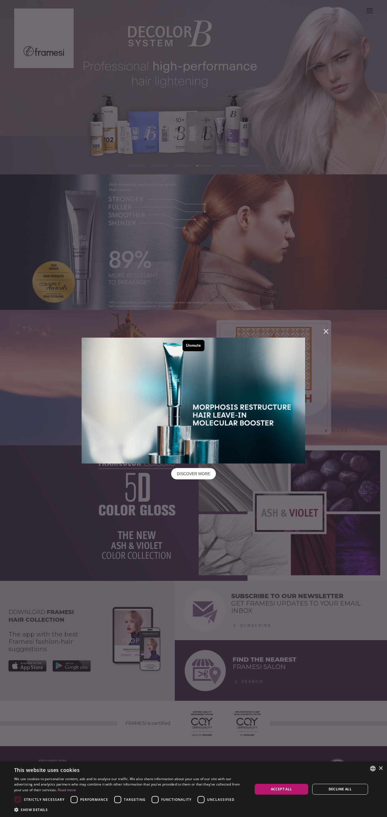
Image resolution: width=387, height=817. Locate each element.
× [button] (381, 768)
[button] (129, 809)
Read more (67, 790)
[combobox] (373, 768)
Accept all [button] (281, 789)
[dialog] (193, 789)
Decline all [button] (340, 789)
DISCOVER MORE (193, 473)
